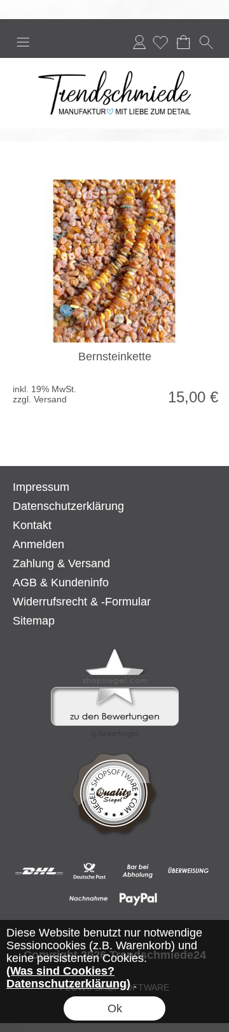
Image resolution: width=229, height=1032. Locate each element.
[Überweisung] (188, 871)
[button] (23, 42)
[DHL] (39, 871)
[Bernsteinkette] (114, 261)
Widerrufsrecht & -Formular (82, 601)
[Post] (89, 871)
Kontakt (32, 525)
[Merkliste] (160, 42)
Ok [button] (115, 1008)
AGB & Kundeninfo (61, 582)
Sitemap (34, 620)
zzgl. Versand (40, 399)
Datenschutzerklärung (68, 506)
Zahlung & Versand (61, 563)
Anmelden (139, 42)
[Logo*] (114, 63)
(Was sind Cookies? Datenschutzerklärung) (68, 977)
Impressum (41, 487)
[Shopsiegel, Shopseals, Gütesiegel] (114, 652)
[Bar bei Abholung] (138, 871)
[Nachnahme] (89, 899)
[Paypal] (138, 899)
